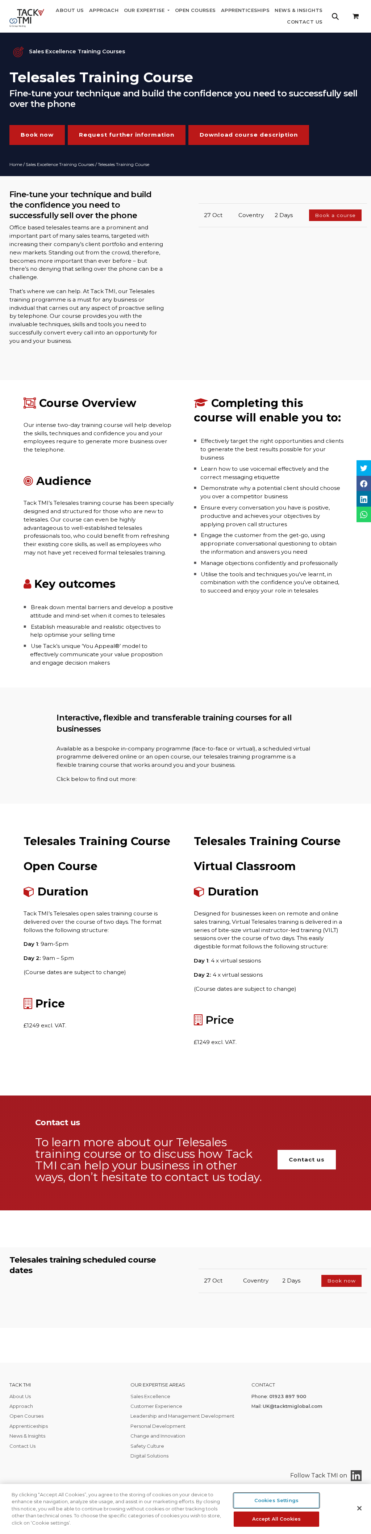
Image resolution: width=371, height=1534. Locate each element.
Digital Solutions (149, 1456)
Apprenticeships (245, 10)
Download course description (249, 134)
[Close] (359, 1508)
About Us (70, 10)
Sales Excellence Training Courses (60, 164)
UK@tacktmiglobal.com (292, 1406)
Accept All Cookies (276, 1519)
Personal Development (158, 1426)
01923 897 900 (287, 1396)
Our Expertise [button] (145, 10)
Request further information (126, 134)
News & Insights (298, 10)
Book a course (335, 215)
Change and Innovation (157, 1436)
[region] (185, 1509)
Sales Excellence (150, 1396)
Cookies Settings (276, 1500)
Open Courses (195, 10)
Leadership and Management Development (182, 1416)
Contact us (307, 1159)
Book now (37, 134)
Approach (103, 10)
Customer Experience (156, 1406)
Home (15, 164)
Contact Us (304, 22)
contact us (195, 1177)
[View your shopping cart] (356, 16)
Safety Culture (147, 1446)
